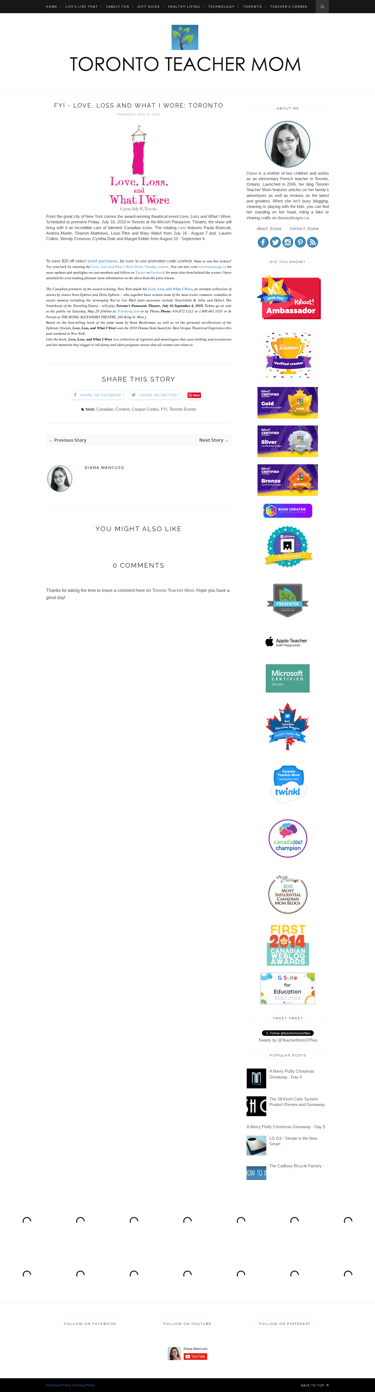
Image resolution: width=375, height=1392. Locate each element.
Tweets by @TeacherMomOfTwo (287, 1040)
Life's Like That (82, 6)
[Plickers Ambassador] (289, 567)
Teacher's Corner (288, 6)
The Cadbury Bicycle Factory (295, 1165)
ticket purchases (102, 261)
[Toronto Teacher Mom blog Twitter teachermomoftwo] (275, 246)
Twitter (140, 272)
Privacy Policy (84, 1385)
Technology (221, 6)
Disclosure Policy (58, 1385)
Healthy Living (184, 6)
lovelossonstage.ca (212, 267)
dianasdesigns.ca (293, 217)
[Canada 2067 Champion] (288, 859)
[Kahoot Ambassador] (289, 378)
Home (51, 6)
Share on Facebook (100, 395)
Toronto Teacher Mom (173, 590)
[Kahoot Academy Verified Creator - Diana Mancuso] (288, 317)
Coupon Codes (145, 409)
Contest (123, 409)
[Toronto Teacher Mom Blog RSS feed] (312, 246)
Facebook (157, 272)
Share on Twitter (158, 395)
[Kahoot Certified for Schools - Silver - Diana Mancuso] (288, 455)
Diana (252, 173)
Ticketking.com (128, 311)
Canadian (104, 409)
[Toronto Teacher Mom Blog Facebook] (263, 246)
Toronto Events (182, 409)
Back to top (313, 1385)
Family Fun (117, 6)
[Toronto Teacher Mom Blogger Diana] (287, 167)
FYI (164, 409)
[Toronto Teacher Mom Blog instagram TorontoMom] (287, 246)
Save (196, 395)
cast (182, 227)
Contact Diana (304, 228)
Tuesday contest (130, 267)
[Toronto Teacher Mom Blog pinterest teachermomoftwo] (300, 246)
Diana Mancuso (104, 467)
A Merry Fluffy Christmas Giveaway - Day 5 (286, 1126)
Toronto (252, 6)
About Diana (269, 228)
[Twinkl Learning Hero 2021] (289, 808)
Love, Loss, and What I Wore (170, 289)
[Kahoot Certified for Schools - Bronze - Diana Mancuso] (288, 494)
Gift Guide (149, 6)
